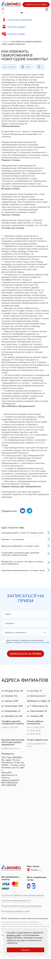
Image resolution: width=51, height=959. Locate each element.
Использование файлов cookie (15, 911)
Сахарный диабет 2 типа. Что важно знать (22, 533)
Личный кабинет (16, 27)
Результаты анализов (19, 20)
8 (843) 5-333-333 (9, 727)
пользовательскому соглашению (35, 642)
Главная (5, 42)
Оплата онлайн (16, 34)
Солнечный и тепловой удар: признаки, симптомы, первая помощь (20, 553)
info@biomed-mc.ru (10, 748)
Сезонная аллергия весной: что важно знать (23, 570)
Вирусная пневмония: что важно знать (20, 546)
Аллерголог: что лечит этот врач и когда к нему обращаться (22, 562)
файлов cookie (14, 935)
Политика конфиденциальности (16, 901)
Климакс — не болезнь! (12, 539)
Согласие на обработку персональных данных (22, 895)
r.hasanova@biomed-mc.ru (36, 744)
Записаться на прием (36, 5)
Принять (25, 950)
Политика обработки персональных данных (21, 906)
